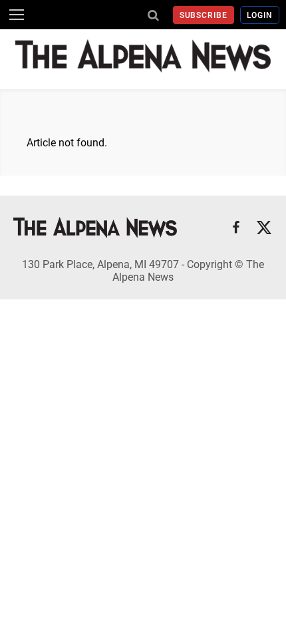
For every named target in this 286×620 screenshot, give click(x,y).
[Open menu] (17, 15)
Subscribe (204, 15)
